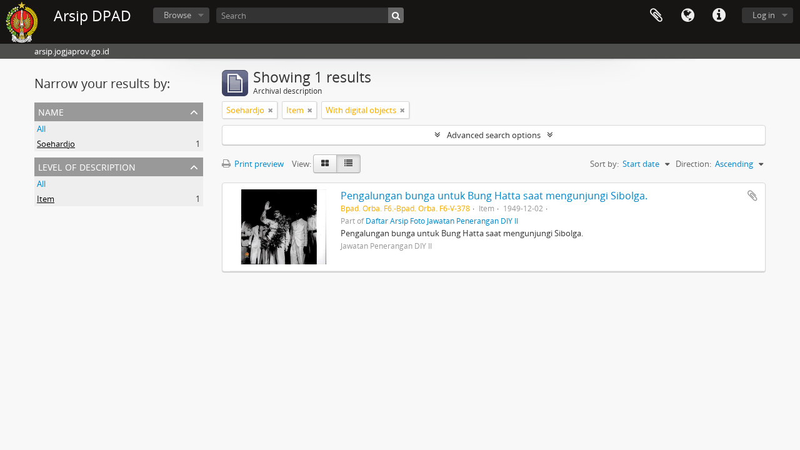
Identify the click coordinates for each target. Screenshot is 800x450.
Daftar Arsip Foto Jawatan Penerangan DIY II (442, 221)
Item (45, 198)
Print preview (258, 163)
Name (51, 110)
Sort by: (604, 163)
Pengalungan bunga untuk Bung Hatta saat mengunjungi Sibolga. (494, 195)
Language (687, 15)
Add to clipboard (752, 195)
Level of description (87, 166)
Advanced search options (494, 135)
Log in (763, 15)
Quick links (718, 15)
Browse (177, 15)
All (41, 128)
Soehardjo (56, 143)
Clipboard (656, 15)
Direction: (693, 163)
